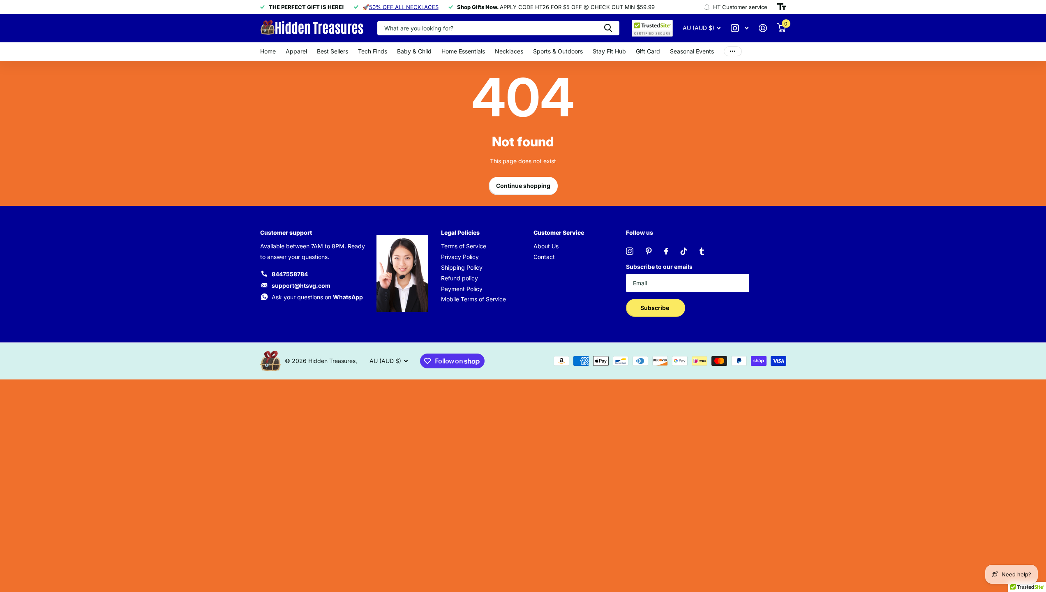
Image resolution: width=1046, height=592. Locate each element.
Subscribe (655, 307)
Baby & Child (414, 51)
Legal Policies (460, 232)
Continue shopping (523, 185)
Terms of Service (463, 246)
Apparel (296, 51)
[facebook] (666, 251)
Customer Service (558, 232)
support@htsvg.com (301, 285)
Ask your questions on (317, 297)
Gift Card (648, 51)
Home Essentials (463, 51)
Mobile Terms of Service (473, 299)
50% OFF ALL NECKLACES (404, 7)
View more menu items (733, 51)
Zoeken (608, 28)
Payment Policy (462, 288)
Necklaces (509, 51)
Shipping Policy (462, 267)
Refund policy (459, 278)
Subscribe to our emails (659, 266)
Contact (544, 256)
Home (268, 51)
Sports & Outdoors (558, 51)
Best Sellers (332, 51)
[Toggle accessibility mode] (781, 7)
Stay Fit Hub (609, 51)
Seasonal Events (692, 51)
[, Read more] (740, 28)
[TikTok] (684, 251)
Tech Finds (372, 51)
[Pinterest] (649, 251)
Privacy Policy (460, 256)
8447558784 (290, 274)
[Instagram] (629, 251)
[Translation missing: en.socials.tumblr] (702, 251)
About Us (546, 246)
